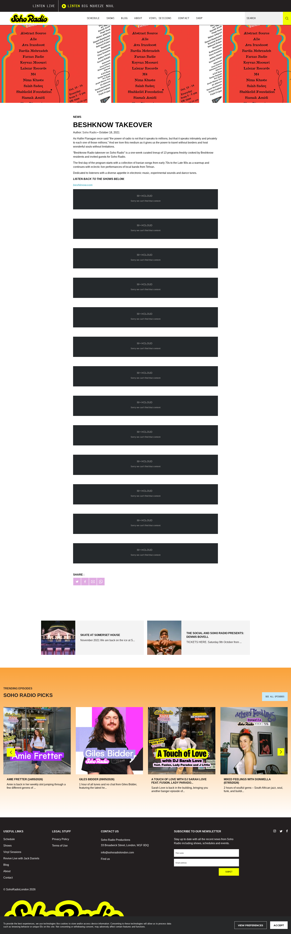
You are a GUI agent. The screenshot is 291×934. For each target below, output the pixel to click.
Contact (183, 18)
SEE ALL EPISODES (274, 697)
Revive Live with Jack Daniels (21, 858)
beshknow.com (82, 185)
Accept (279, 925)
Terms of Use (60, 845)
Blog (124, 18)
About (138, 18)
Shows (110, 18)
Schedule (93, 18)
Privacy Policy (60, 839)
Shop (199, 18)
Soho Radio (89, 132)
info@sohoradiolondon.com (117, 852)
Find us (105, 858)
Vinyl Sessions (160, 18)
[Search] (287, 18)
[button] (281, 752)
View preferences (250, 925)
